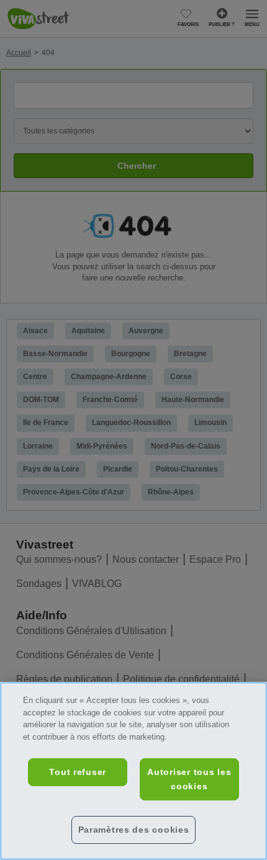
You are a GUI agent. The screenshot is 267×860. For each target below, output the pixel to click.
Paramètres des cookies (133, 830)
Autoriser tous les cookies (189, 779)
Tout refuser (77, 772)
